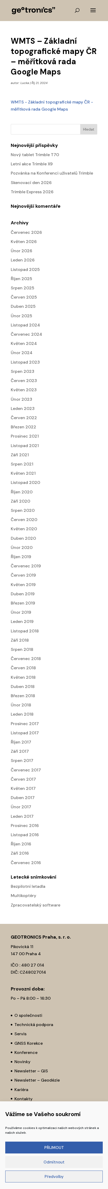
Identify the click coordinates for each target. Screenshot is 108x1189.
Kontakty (23, 1099)
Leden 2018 (22, 714)
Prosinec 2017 (25, 723)
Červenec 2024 (26, 334)
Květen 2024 (24, 343)
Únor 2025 (21, 316)
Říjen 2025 (21, 278)
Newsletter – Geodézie (37, 1080)
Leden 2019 (22, 621)
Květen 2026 (24, 241)
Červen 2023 (24, 380)
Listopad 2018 (25, 631)
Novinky (22, 1061)
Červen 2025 (24, 297)
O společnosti (28, 1015)
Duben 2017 (23, 797)
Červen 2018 (23, 668)
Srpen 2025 (22, 288)
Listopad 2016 (25, 835)
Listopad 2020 (25, 482)
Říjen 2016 (21, 844)
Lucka (24, 83)
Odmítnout (54, 1162)
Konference (25, 1052)
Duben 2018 (23, 686)
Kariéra (21, 1089)
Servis (20, 1034)
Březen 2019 (23, 603)
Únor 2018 (21, 705)
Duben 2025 (23, 306)
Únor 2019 (21, 612)
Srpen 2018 (22, 649)
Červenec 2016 (26, 862)
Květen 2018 (23, 677)
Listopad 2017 (25, 733)
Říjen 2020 (22, 492)
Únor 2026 (21, 251)
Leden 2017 (22, 816)
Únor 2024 (22, 352)
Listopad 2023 (25, 362)
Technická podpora (33, 1024)
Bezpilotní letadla (28, 886)
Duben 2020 (23, 538)
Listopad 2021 (25, 445)
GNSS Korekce (28, 1043)
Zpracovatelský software (35, 905)
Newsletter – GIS (31, 1071)
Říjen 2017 (21, 742)
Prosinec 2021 (25, 436)
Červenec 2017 (26, 770)
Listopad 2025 (25, 269)
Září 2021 (20, 455)
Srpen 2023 (22, 371)
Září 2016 (20, 853)
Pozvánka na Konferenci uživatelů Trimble (52, 173)
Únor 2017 (21, 807)
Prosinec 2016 (25, 825)
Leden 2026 (23, 260)
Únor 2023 (21, 399)
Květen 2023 (24, 390)
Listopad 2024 (25, 325)
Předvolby (54, 1176)
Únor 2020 (22, 547)
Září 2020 (20, 501)
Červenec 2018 (26, 658)
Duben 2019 (23, 594)
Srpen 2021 (22, 464)
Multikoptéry (23, 895)
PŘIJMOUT (54, 1147)
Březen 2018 (23, 695)
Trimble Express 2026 (32, 192)
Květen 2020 (24, 529)
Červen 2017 (23, 779)
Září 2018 (20, 640)
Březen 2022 (23, 427)
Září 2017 (20, 751)
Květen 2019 (23, 584)
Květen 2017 (23, 788)
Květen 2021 (23, 473)
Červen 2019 (23, 575)
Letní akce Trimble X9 (32, 164)
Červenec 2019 (26, 566)
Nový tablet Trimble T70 (35, 154)
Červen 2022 (24, 417)
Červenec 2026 (26, 232)
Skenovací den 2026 (31, 182)
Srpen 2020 (23, 510)
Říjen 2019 (21, 556)
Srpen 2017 (22, 760)
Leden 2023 (23, 408)
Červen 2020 (24, 519)
